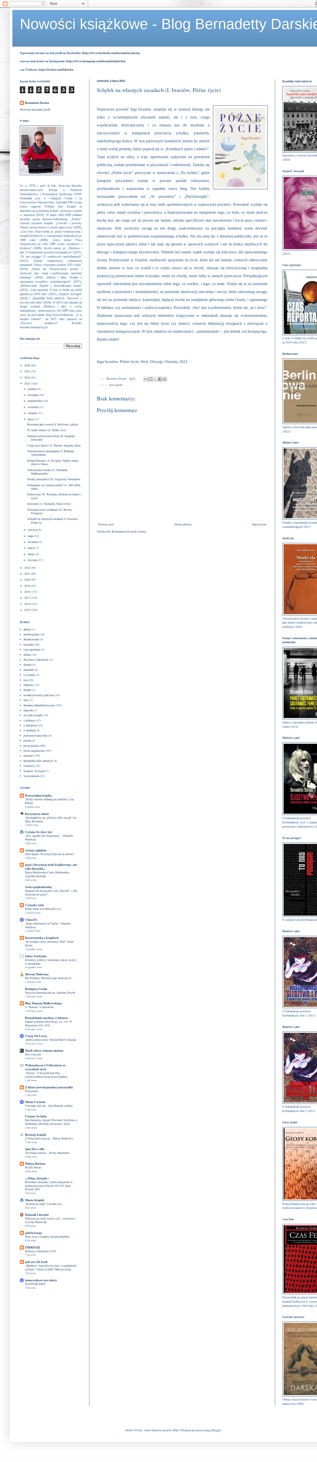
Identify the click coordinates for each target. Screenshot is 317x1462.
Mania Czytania (35, 1102)
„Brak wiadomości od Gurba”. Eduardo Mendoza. (48, 925)
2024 (27, 377)
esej (26, 680)
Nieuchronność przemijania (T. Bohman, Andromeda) (51, 452)
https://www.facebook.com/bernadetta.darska (111, 53)
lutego (32, 554)
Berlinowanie (31, 639)
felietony (29, 685)
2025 (27, 371)
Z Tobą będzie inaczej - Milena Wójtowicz (49, 1138)
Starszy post (259, 524)
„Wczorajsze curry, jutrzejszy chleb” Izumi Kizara (49, 943)
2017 (27, 597)
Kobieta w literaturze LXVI (40, 1251)
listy (26, 700)
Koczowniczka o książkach (42, 938)
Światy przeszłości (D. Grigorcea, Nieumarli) (53, 479)
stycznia (33, 560)
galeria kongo (33, 1233)
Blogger (216, 1430)
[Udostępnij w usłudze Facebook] (160, 379)
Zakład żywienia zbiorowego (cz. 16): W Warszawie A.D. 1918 (48, 1023)
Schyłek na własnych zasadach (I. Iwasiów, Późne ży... (52, 520)
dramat (27, 664)
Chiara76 (31, 920)
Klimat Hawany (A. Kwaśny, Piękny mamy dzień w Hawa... (53, 462)
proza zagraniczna (34, 750)
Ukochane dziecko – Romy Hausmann (47, 1153)
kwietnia (33, 542)
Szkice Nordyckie (36, 956)
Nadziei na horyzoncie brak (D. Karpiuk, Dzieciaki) (51, 437)
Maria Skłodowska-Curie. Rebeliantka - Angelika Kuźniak (48, 874)
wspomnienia (31, 776)
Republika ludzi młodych (38, 761)
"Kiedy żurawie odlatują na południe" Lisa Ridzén (49, 801)
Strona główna (182, 524)
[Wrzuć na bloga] (150, 379)
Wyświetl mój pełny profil (35, 109)
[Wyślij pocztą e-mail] (145, 379)
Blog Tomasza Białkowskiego (43, 1003)
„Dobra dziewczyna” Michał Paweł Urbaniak (50, 1040)
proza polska (116, 385)
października (35, 401)
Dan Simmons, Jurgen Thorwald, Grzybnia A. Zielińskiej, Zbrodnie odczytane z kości (51, 1122)
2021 (27, 573)
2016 (27, 604)
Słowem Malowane (37, 974)
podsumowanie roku (36, 735)
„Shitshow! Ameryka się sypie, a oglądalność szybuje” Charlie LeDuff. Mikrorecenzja (51, 1267)
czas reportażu (32, 649)
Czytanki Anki (34, 905)
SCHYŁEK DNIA (35, 1284)
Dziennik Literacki (37, 1215)
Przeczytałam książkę (38, 795)
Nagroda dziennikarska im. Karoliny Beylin (50, 992)
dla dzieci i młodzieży (36, 659)
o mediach (29, 730)
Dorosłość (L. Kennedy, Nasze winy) (49, 504)
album (27, 629)
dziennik (28, 670)
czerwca (33, 530)
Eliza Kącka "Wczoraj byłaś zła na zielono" (50, 854)
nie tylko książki (33, 715)
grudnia (32, 389)
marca (31, 548)
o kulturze (29, 720)
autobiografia (31, 634)
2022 (27, 567)
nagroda (28, 710)
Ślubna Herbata (35, 1164)
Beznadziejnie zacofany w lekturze (46, 1018)
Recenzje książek (35, 1135)
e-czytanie (29, 675)
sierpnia (33, 413)
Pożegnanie (31, 1091)
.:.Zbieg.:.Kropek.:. (37, 1178)
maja (31, 536)
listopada (33, 395)
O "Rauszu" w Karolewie (39, 1007)
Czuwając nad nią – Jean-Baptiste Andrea (49, 1105)
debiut (27, 654)
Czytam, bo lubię (36, 1116)
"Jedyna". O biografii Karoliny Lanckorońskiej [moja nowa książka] (46, 1074)
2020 (27, 579)
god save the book (36, 1262)
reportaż (28, 755)
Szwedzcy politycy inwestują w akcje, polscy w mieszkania (50, 961)
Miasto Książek (34, 1200)
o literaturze (30, 725)
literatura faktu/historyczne (39, 705)
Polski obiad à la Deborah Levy (43, 909)
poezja (27, 740)
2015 (27, 610)
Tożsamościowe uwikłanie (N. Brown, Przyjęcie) (49, 511)
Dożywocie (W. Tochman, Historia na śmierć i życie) (54, 496)
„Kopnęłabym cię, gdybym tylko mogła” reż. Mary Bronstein (51, 819)
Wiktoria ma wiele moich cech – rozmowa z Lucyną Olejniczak (50, 1220)
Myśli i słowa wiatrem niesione (44, 1050)
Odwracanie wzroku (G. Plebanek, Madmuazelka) (47, 471)
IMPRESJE (32, 1247)
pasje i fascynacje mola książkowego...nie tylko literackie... (51, 867)
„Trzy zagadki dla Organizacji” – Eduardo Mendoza (49, 837)
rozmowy (29, 766)
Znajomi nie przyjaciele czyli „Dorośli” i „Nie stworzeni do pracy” (51, 892)
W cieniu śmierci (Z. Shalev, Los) (46, 430)
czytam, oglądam (35, 850)
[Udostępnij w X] (155, 379)
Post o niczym (33, 1054)
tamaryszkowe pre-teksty (41, 1280)
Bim (175, 1430)
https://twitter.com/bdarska (56, 69)
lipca (31, 419)
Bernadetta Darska (37, 103)
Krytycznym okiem (37, 814)
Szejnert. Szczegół (34, 771)
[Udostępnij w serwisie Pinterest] (164, 379)
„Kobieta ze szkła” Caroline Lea (43, 1204)
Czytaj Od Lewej (36, 1036)
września (33, 407)
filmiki (27, 690)
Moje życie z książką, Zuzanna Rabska (47, 1236)
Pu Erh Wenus (33, 1167)
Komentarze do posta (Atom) (129, 531)
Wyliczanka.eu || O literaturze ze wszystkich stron (45, 1067)
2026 (27, 365)
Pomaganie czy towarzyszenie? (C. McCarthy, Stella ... (54, 486)
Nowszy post (106, 524)
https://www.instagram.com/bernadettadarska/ (96, 61)
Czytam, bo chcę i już (38, 832)
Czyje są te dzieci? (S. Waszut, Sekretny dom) (54, 445)
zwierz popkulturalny (38, 887)
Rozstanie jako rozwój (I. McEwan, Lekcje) (52, 424)
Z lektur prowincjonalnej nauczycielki (49, 1087)
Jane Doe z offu (34, 1149)
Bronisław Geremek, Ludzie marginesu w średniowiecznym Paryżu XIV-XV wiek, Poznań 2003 (49, 1185)
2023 (27, 383)
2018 (27, 592)
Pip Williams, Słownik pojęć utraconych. (48, 978)
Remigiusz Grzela (36, 989)
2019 (27, 586)
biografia (29, 644)
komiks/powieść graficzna (39, 695)
